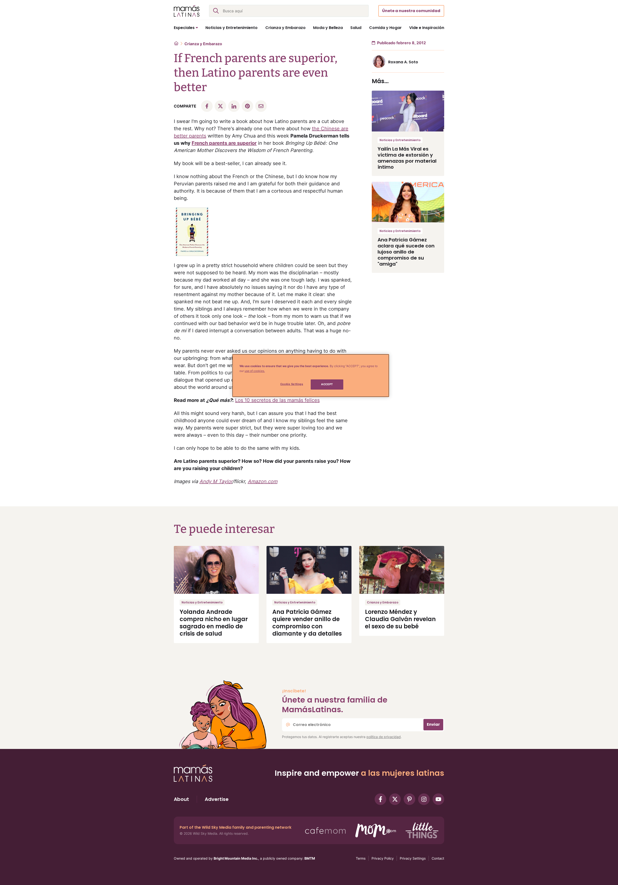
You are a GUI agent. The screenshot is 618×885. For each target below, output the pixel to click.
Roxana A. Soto (403, 62)
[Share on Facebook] (207, 106)
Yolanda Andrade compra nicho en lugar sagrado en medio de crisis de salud (214, 623)
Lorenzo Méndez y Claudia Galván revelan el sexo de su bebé (400, 619)
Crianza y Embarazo (203, 43)
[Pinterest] (409, 799)
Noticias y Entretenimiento (400, 140)
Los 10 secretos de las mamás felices (277, 400)
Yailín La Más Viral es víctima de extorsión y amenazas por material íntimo (407, 157)
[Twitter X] (395, 799)
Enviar (433, 724)
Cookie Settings (291, 384)
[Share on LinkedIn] (234, 106)
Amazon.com (262, 481)
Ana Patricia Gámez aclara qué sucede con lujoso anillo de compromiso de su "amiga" (406, 251)
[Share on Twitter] (220, 106)
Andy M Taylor (215, 481)
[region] (310, 375)
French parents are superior (224, 143)
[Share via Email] (261, 106)
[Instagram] (424, 799)
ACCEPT (327, 384)
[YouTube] (438, 799)
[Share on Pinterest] (247, 106)
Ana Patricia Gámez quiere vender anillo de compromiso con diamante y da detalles (307, 623)
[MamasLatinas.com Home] (186, 11)
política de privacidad (383, 737)
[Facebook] (380, 799)
